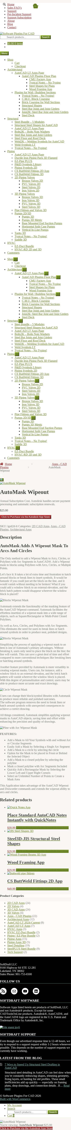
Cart (10, 1115)
